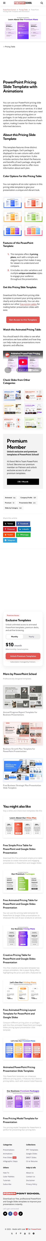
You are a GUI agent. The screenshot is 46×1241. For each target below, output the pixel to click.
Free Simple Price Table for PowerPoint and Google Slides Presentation (19, 849)
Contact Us (30, 1176)
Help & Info (31, 1167)
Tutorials (6, 1180)
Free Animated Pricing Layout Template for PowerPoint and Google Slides (19, 1013)
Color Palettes (8, 1176)
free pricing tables (28, 304)
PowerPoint (36, 1229)
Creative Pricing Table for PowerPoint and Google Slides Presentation (19, 959)
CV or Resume (32, 1161)
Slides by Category (13, 508)
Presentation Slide (27, 503)
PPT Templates (32, 1150)
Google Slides (31, 1153)
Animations (7, 1153)
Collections (30, 1144)
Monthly (14, 637)
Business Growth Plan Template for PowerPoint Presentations (19, 750)
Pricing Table (10, 47)
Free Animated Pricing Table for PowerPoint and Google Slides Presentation (20, 904)
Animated (10, 498)
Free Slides (9, 1157)
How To (6, 1173)
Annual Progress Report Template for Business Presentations (20, 713)
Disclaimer (30, 1180)
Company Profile (28, 498)
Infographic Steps (10, 1161)
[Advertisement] (23, 64)
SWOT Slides (31, 1157)
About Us (30, 1173)
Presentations (8, 1150)
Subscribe (7, 1184)
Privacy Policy (31, 1184)
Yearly (31, 637)
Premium (9, 503)
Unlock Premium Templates (23, 656)
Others (6, 1167)
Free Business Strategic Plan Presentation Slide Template (22, 786)
